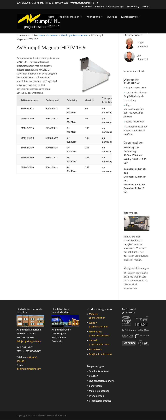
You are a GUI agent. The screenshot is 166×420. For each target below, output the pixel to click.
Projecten (99, 6)
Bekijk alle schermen (100, 354)
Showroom (87, 6)
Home (51, 17)
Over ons (112, 17)
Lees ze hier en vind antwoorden (135, 284)
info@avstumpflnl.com (29, 368)
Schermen (52, 35)
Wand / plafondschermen (74, 35)
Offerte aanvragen (115, 6)
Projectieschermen (69, 17)
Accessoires (95, 349)
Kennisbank (93, 17)
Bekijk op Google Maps (29, 341)
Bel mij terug (133, 6)
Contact (145, 6)
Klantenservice (129, 17)
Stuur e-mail (130, 71)
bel (142, 71)
